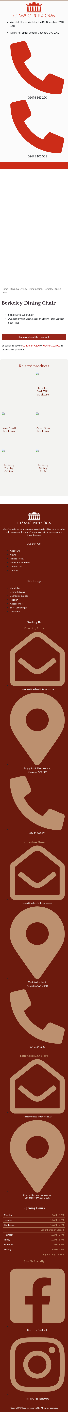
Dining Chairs (35, 288)
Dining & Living (18, 288)
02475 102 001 (52, 345)
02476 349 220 (31, 345)
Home (5, 288)
